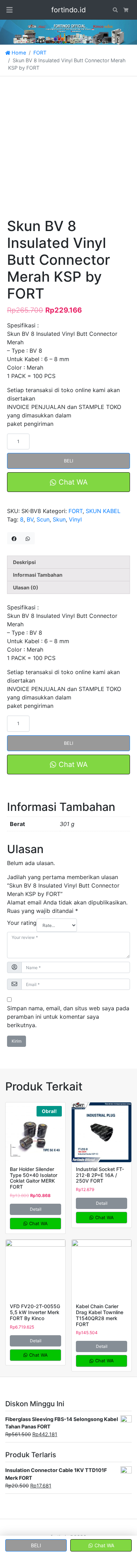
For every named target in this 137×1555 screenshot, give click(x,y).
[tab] (68, 562)
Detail (35, 1209)
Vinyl (75, 519)
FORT (39, 53)
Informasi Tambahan (38, 575)
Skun (59, 519)
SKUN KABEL (103, 510)
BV (30, 519)
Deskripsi (24, 562)
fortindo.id (68, 10)
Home (18, 53)
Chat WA (72, 482)
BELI (68, 460)
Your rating (22, 922)
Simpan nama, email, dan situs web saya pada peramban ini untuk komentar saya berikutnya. (68, 1017)
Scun (43, 519)
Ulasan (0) (25, 587)
